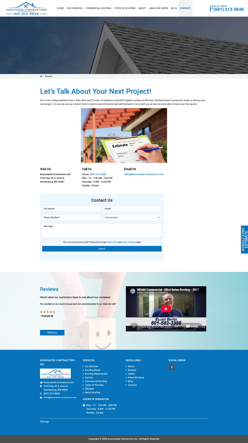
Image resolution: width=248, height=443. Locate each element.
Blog (130, 381)
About (131, 366)
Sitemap (44, 421)
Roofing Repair (93, 370)
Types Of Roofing (94, 385)
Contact (132, 385)
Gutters (89, 377)
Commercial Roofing (96, 381)
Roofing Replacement (96, 373)
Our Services (91, 366)
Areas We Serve (136, 377)
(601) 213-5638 (228, 9)
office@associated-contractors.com (143, 174)
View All (52, 332)
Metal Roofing (92, 392)
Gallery (131, 373)
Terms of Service (129, 242)
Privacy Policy (112, 242)
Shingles (89, 388)
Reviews (132, 370)
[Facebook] (171, 367)
